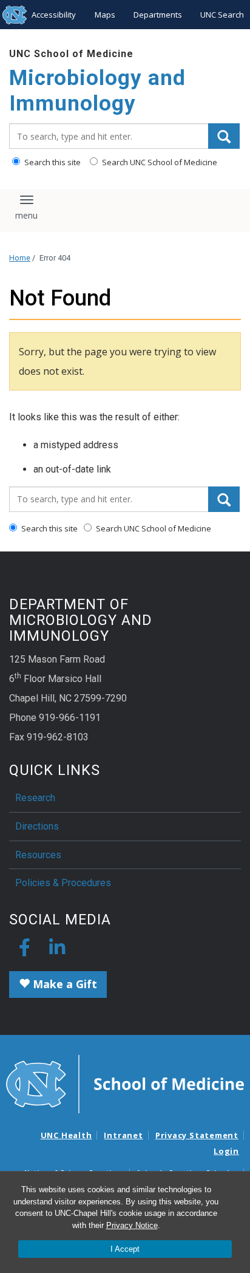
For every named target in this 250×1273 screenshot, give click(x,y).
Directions (37, 826)
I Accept (125, 1249)
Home (19, 257)
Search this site (51, 162)
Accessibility (54, 14)
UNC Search (222, 14)
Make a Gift (63, 984)
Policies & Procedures (63, 883)
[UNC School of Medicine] (125, 1082)
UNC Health (66, 1135)
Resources (38, 855)
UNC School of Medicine (71, 54)
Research (35, 798)
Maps (105, 14)
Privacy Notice (132, 1225)
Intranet (123, 1135)
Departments (157, 14)
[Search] (224, 136)
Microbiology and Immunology (97, 91)
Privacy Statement (196, 1135)
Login (226, 1150)
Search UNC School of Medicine (158, 162)
